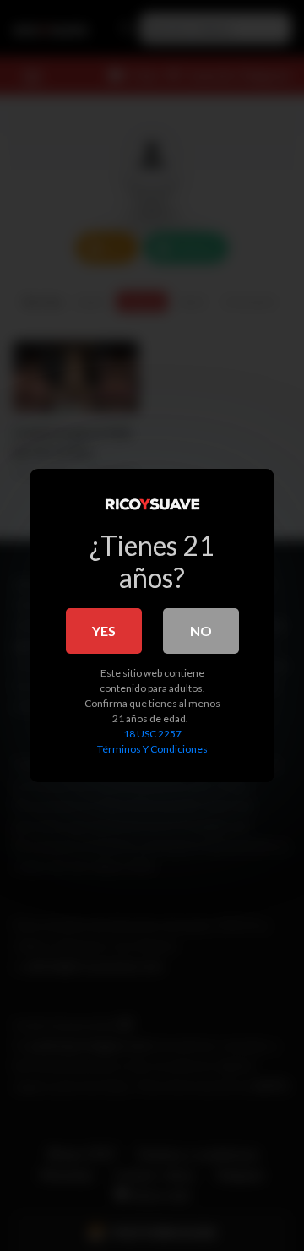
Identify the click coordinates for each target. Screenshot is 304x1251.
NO (201, 631)
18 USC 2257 (152, 733)
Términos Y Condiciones (152, 748)
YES (104, 631)
